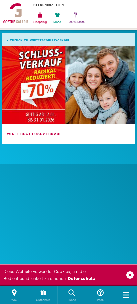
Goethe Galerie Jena (15, 13)
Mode (57, 22)
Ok (130, 275)
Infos (100, 300)
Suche (72, 300)
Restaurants (76, 22)
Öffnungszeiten (48, 5)
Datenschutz (81, 278)
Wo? (14, 300)
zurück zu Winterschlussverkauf (39, 40)
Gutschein (43, 300)
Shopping (40, 22)
